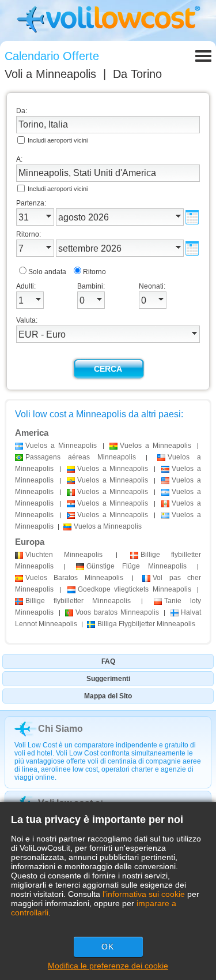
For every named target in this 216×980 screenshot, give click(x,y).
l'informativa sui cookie (144, 894)
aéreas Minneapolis (80, 457)
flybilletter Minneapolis (78, 601)
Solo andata (47, 272)
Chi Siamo (60, 729)
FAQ (108, 661)
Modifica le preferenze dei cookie (108, 965)
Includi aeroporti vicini (58, 140)
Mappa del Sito (108, 696)
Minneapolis (64, 555)
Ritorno (94, 272)
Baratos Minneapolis (74, 578)
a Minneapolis (61, 446)
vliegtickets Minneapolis (134, 589)
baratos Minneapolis (116, 612)
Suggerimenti (108, 679)
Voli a (50, 74)
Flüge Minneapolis (136, 566)
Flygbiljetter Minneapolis (146, 624)
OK (107, 946)
